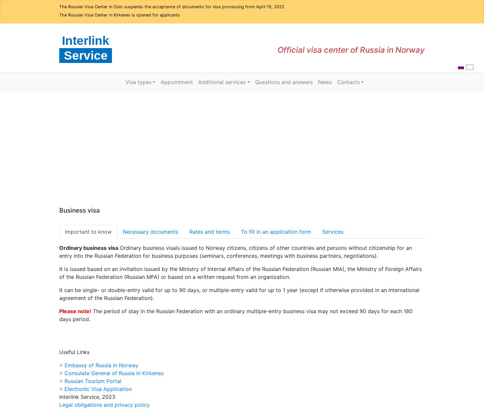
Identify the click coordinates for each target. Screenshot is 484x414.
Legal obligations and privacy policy (104, 404)
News (325, 82)
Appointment (177, 82)
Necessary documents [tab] (150, 231)
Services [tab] (332, 231)
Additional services (222, 82)
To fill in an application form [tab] (276, 231)
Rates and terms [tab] (209, 231)
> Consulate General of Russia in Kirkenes (111, 373)
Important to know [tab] (88, 231)
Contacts (348, 82)
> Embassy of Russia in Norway (98, 365)
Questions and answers (284, 82)
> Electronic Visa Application (95, 389)
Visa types (138, 82)
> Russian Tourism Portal (90, 381)
